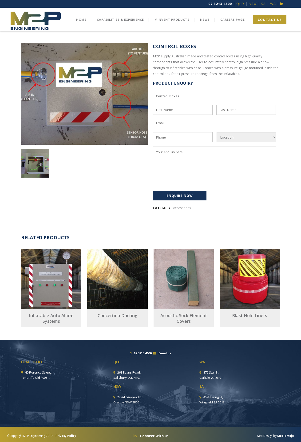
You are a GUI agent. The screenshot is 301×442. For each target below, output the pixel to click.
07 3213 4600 (220, 3)
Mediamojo (285, 436)
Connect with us (154, 435)
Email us (164, 353)
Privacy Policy (65, 436)
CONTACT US (270, 19)
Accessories (182, 208)
